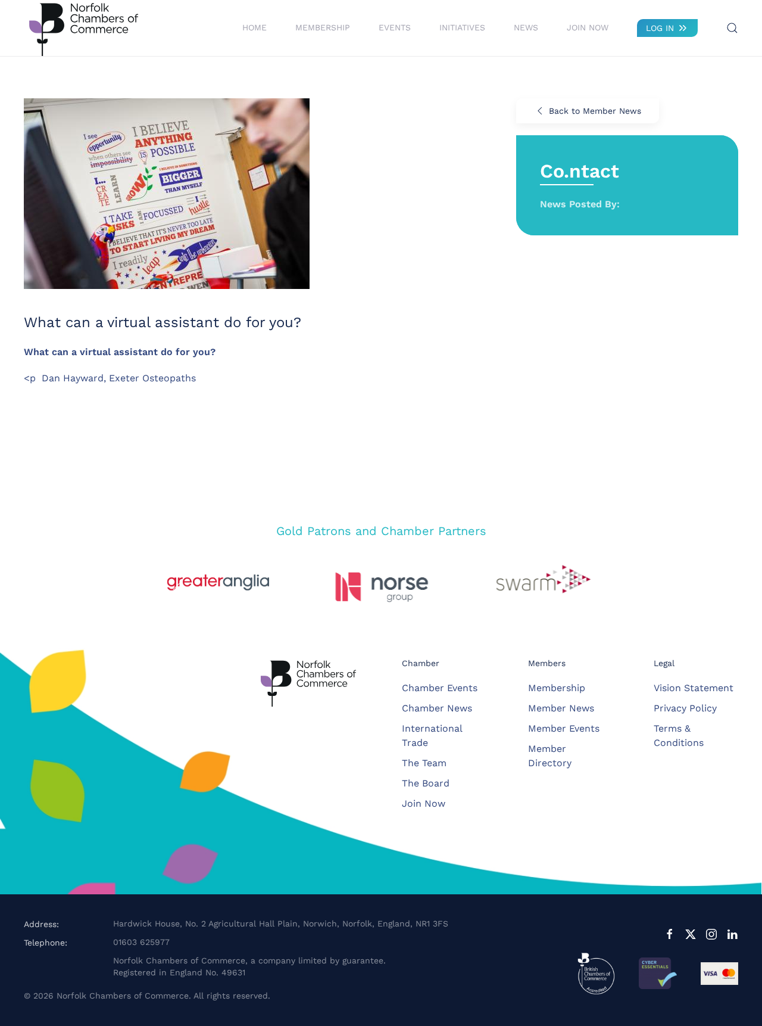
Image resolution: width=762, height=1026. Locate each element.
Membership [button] (322, 27)
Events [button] (395, 27)
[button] (732, 28)
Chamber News (437, 708)
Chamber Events (439, 688)
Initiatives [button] (462, 27)
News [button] (526, 27)
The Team (424, 763)
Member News (561, 708)
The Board (425, 783)
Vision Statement (693, 688)
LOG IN (660, 28)
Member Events (563, 728)
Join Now (587, 27)
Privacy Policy (685, 708)
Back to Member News (595, 111)
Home (254, 27)
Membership (556, 688)
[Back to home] (83, 28)
